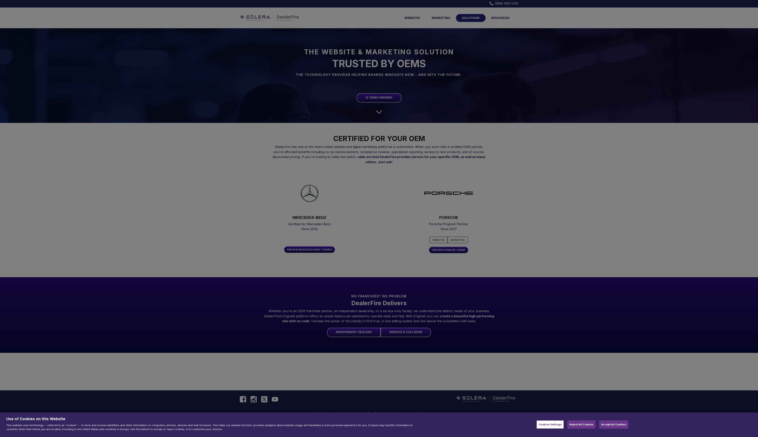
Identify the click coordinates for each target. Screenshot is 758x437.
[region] (379, 425)
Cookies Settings (550, 424)
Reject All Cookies (581, 424)
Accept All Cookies (613, 424)
